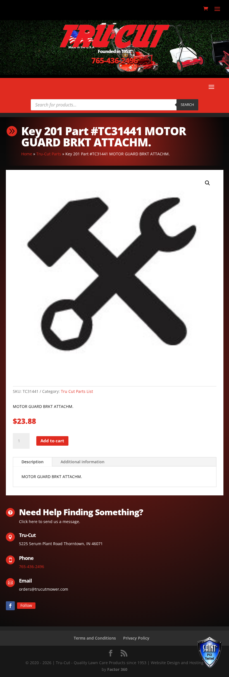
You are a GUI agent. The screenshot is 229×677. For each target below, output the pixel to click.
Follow (26, 605)
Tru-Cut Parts (48, 153)
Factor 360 (117, 669)
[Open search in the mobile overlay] (114, 104)
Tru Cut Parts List (77, 391)
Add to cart (52, 440)
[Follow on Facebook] (10, 605)
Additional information (82, 461)
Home (26, 153)
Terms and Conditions (95, 638)
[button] (207, 183)
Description (33, 461)
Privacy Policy (136, 638)
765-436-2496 (114, 60)
